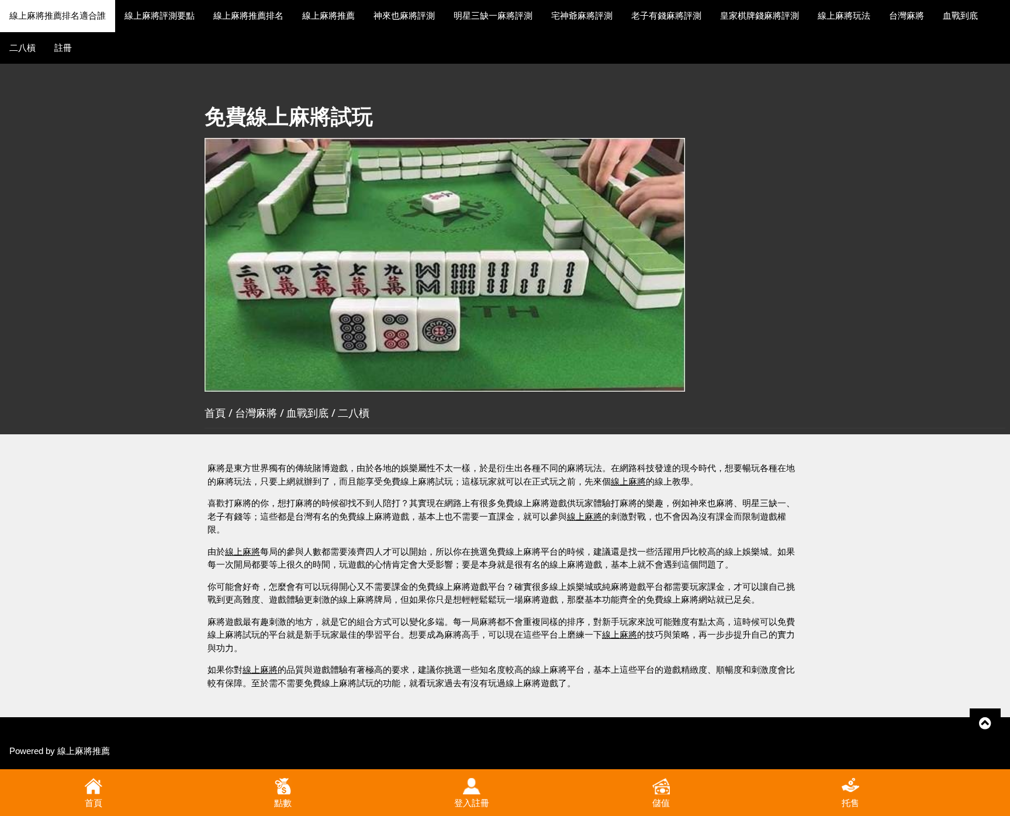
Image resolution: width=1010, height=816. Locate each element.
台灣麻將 (906, 15)
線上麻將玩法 (844, 15)
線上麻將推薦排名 (248, 15)
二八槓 (22, 48)
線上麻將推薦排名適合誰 (57, 15)
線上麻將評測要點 (159, 15)
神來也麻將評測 (404, 15)
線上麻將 (628, 481)
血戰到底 (960, 15)
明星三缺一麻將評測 (493, 15)
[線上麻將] (445, 264)
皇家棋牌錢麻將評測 (759, 15)
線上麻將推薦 (328, 15)
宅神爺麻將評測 (582, 15)
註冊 (63, 48)
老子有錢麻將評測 (666, 15)
